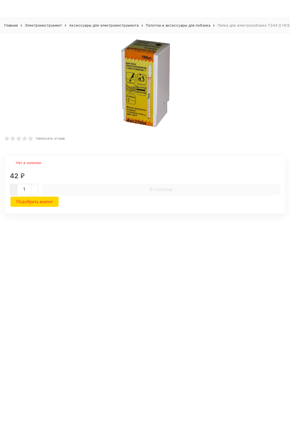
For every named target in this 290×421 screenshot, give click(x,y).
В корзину (161, 189)
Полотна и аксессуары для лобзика (178, 25)
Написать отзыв (50, 138)
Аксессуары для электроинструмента (104, 25)
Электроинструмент (43, 25)
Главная (11, 25)
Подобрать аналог (34, 201)
